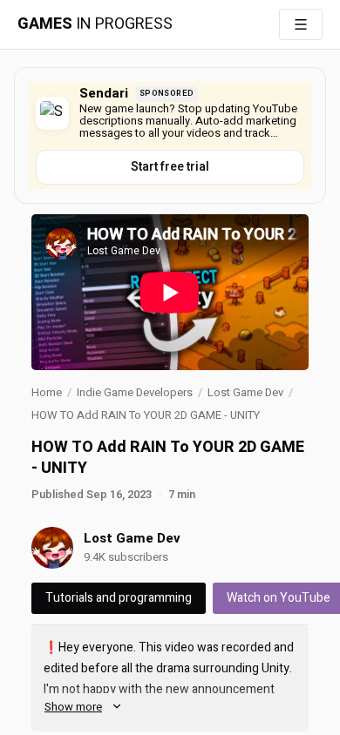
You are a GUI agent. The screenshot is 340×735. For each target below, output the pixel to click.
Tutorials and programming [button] (118, 598)
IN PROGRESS (95, 24)
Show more (73, 706)
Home (46, 392)
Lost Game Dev (245, 392)
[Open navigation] (301, 24)
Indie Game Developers (135, 392)
